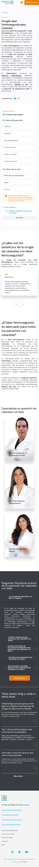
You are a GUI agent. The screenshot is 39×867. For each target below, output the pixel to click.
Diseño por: (15, 862)
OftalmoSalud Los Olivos (12, 820)
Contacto (5, 841)
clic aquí (26, 805)
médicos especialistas (11, 75)
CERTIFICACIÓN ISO (7, 838)
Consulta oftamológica (14, 114)
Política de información (9, 830)
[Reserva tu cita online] (31, 2)
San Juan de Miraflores (11, 825)
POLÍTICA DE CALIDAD (8, 834)
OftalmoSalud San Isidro (12, 810)
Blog (3, 845)
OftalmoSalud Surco (10, 815)
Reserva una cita (9, 386)
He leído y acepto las (20, 212)
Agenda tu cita (21, 84)
